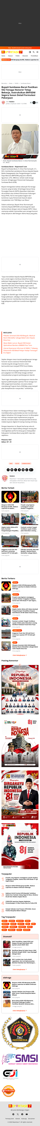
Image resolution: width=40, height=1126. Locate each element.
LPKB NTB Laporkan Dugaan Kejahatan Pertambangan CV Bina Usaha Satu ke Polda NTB (21, 902)
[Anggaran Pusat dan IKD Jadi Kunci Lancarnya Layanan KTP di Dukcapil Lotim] (10, 541)
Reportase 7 (16, 1122)
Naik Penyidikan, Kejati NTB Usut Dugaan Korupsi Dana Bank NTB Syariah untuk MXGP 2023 (22, 943)
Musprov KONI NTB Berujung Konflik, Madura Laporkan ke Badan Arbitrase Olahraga (9, 506)
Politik (18, 56)
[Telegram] (19, 469)
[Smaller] (31, 102)
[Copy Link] (8, 469)
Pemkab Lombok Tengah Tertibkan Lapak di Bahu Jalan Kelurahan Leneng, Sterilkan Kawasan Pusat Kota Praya (29, 529)
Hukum (10, 56)
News (11, 463)
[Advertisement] (20, 235)
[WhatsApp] (26, 469)
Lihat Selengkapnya (19, 655)
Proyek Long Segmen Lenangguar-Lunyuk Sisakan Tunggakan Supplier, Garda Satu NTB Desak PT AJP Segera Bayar (29, 506)
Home (3, 56)
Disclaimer (31, 1118)
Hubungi (24, 1118)
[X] (15, 469)
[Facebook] (11, 469)
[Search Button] (34, 52)
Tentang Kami (9, 1118)
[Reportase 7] (11, 52)
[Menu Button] (37, 52)
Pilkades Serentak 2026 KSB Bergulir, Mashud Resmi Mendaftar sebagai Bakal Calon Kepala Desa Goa (19, 338)
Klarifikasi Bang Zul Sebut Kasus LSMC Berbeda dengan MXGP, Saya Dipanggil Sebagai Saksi (24, 952)
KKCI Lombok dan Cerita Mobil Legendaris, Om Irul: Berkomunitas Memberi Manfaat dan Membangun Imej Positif (23, 961)
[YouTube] (27, 1114)
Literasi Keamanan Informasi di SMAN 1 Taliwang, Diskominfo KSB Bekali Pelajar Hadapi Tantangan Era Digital (20, 350)
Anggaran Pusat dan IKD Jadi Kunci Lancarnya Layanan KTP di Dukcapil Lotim (9, 551)
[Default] (34, 102)
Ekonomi (25, 56)
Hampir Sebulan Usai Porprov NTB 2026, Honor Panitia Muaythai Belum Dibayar (21, 909)
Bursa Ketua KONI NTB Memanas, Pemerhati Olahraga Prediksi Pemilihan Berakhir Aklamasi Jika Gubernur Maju (22, 1002)
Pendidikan (34, 56)
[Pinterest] (23, 469)
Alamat (17, 1118)
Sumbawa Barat (26, 463)
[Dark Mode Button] (30, 52)
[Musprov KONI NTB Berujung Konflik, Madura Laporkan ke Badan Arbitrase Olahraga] (10, 497)
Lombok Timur (17, 630)
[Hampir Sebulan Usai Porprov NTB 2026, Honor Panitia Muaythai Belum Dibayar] (7, 994)
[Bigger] (37, 102)
